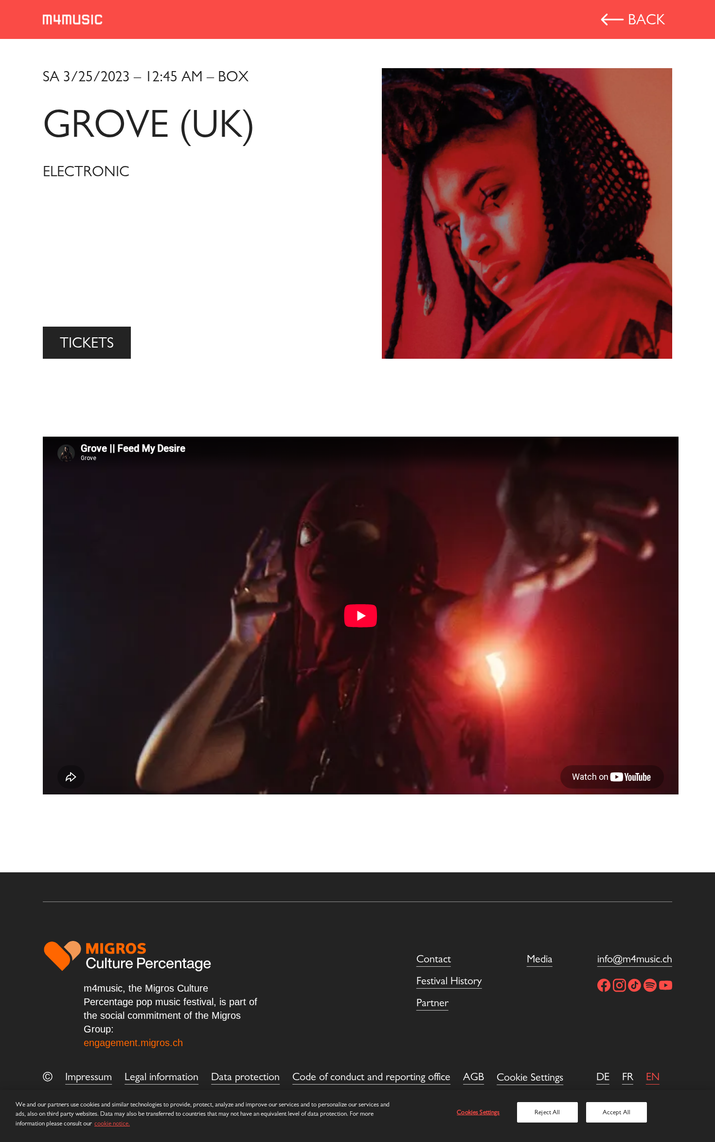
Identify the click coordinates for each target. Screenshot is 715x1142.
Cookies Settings (478, 1112)
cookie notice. (112, 1123)
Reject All (547, 1112)
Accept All (616, 1112)
